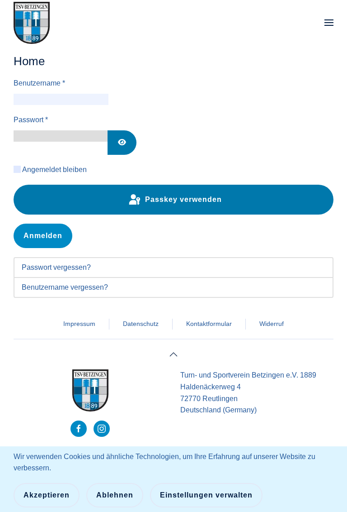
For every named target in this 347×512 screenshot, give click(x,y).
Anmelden (42, 235)
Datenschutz (141, 323)
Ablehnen (114, 495)
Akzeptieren (46, 495)
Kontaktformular (209, 323)
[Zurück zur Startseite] (32, 22)
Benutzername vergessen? (65, 287)
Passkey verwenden (182, 199)
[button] (328, 22)
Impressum (79, 323)
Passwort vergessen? (56, 267)
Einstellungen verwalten (206, 495)
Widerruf (271, 323)
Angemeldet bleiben (54, 169)
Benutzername (39, 83)
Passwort (31, 120)
